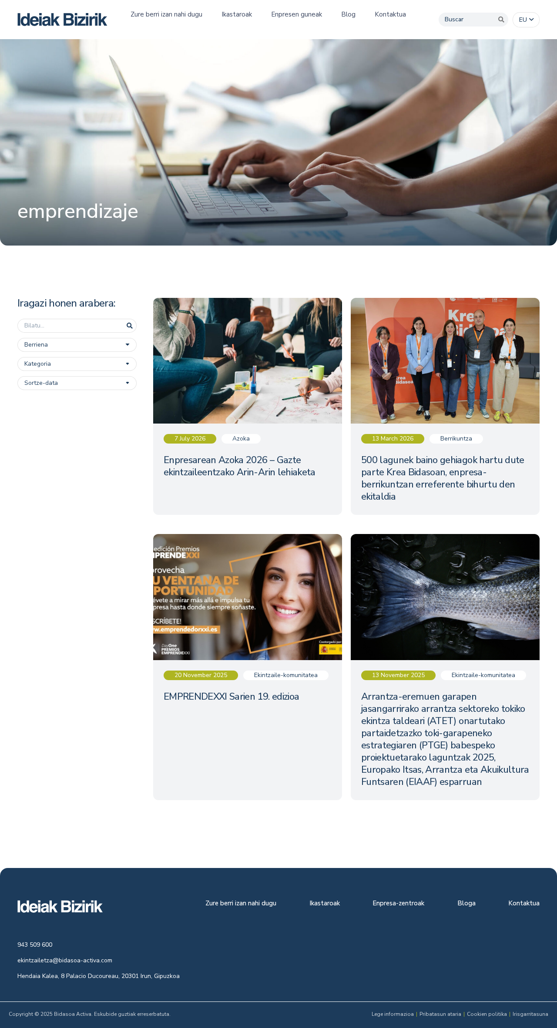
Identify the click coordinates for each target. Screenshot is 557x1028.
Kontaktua (524, 904)
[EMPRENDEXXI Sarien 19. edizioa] (247, 667)
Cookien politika (487, 1014)
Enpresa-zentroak (398, 904)
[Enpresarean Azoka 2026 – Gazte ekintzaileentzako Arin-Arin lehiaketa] (247, 406)
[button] (526, 20)
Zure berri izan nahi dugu (240, 904)
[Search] (501, 20)
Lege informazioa (393, 1014)
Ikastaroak (324, 904)
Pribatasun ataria (440, 1014)
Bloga (466, 904)
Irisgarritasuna (530, 1014)
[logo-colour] (62, 19)
